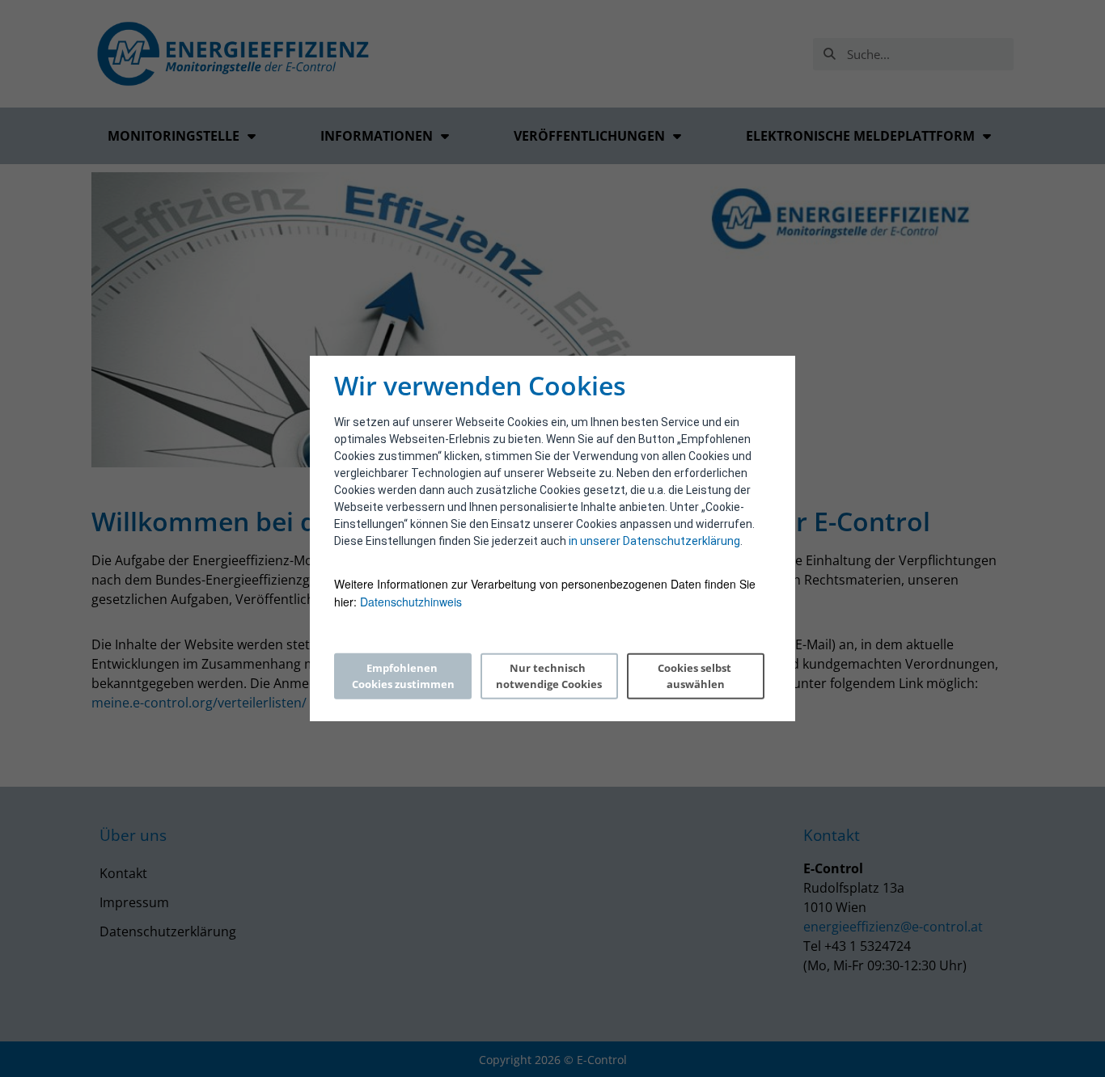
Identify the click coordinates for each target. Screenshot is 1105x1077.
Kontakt (123, 873)
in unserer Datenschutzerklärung (654, 540)
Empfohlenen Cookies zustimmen (403, 676)
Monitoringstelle (173, 136)
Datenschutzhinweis (411, 601)
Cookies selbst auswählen (696, 676)
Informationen (376, 136)
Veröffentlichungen (589, 136)
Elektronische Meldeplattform (860, 136)
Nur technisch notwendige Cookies (549, 676)
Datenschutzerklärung (167, 931)
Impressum (134, 902)
